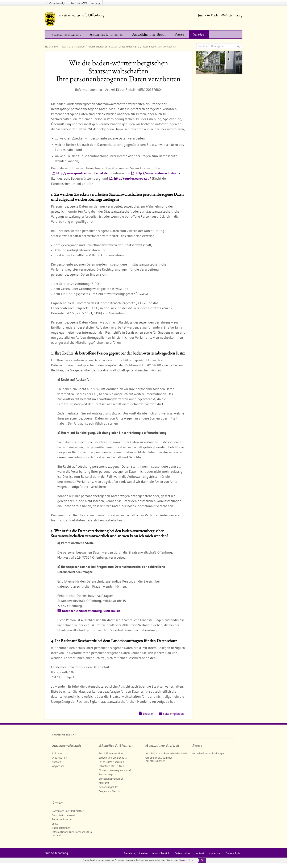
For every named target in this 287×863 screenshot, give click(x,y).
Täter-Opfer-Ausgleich (111, 761)
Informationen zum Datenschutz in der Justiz (113, 46)
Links (55, 823)
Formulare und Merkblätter (68, 811)
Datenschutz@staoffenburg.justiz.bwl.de (91, 611)
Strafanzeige (106, 774)
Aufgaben (57, 753)
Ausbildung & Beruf (149, 34)
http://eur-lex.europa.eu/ (132, 178)
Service (198, 34)
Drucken (148, 714)
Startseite (67, 46)
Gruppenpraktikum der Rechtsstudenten (158, 759)
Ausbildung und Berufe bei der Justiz (166, 753)
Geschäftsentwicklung (111, 753)
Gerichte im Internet (63, 815)
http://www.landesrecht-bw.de (158, 173)
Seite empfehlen (173, 714)
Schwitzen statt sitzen (111, 766)
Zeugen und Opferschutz (112, 757)
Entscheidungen (61, 827)
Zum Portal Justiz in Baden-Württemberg (74, 3)
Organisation (59, 757)
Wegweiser (58, 766)
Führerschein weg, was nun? (115, 770)
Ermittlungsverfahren (111, 778)
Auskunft (104, 782)
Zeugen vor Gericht (109, 791)
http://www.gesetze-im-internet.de (82, 173)
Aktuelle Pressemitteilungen (208, 753)
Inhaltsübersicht (161, 853)
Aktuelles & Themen (107, 34)
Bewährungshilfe (108, 787)
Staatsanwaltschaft (66, 34)
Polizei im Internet (62, 819)
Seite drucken (183, 853)
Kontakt (56, 761)
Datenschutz (187, 860)
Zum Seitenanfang (56, 853)
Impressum (214, 853)
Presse (179, 34)
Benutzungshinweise (135, 853)
